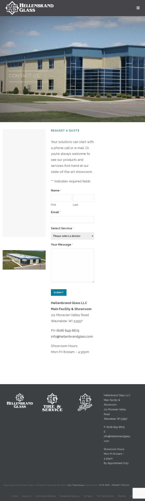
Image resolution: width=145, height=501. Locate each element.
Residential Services (69, 496)
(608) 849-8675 (67, 330)
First (53, 204)
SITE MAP (104, 485)
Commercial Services (46, 496)
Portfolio (122, 496)
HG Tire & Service (105, 496)
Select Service (62, 228)
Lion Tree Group (75, 485)
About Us (26, 496)
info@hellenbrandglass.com (72, 336)
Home (15, 496)
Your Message (62, 244)
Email (55, 212)
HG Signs (88, 496)
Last (75, 204)
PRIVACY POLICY (120, 485)
